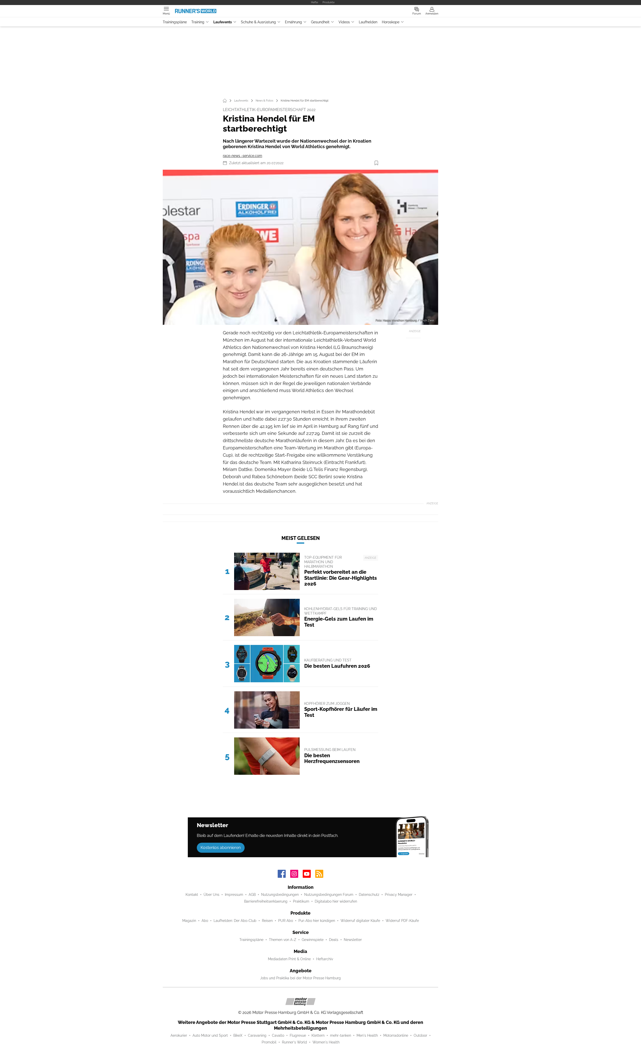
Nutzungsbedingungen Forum (328, 895)
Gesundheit (320, 22)
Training (197, 22)
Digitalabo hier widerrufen (336, 901)
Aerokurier (179, 1035)
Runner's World (294, 1042)
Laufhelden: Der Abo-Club (235, 921)
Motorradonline (395, 1035)
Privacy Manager (398, 895)
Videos (344, 22)
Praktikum (301, 901)
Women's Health (326, 1042)
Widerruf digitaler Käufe (360, 921)
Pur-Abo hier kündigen (316, 921)
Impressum (234, 895)
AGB (252, 895)
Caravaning (257, 1035)
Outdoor (420, 1035)
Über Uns (211, 895)
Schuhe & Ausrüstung (258, 22)
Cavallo (278, 1035)
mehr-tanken (340, 1035)
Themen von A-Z (282, 940)
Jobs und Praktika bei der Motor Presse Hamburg (300, 978)
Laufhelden (368, 22)
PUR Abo (285, 921)
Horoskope (390, 22)
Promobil (269, 1042)
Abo (205, 921)
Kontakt (192, 895)
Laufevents (222, 22)
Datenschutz (369, 895)
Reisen (267, 921)
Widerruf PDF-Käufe (402, 921)
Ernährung (293, 22)
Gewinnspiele (313, 940)
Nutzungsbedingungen (280, 895)
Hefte (314, 2)
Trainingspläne (175, 22)
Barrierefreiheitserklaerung (265, 901)
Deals (333, 940)
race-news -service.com (242, 156)
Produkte (329, 2)
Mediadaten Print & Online (289, 959)
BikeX (237, 1035)
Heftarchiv (324, 959)
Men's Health (367, 1035)
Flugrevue (298, 1035)
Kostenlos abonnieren (221, 847)
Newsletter (353, 940)
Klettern (318, 1035)
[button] (300, 247)
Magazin (189, 921)
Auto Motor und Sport (210, 1035)
